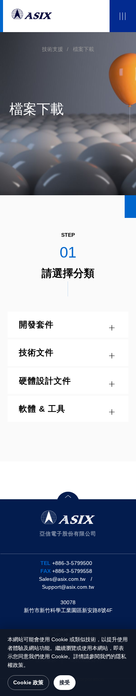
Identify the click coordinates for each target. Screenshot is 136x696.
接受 (64, 682)
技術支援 (52, 49)
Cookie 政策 (28, 682)
